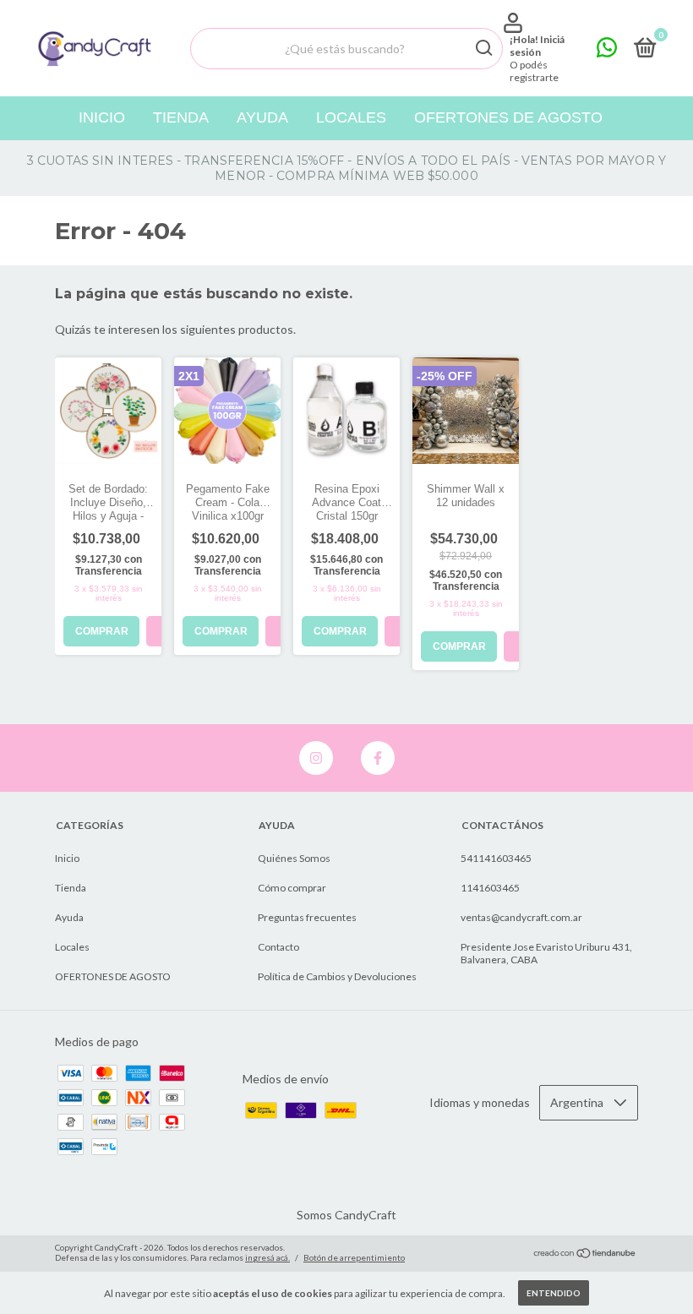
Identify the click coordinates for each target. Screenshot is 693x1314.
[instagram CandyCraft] (316, 758)
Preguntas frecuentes (307, 917)
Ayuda (262, 117)
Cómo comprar (292, 887)
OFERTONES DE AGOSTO (508, 117)
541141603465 (496, 858)
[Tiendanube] (585, 1254)
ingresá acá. (267, 1257)
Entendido (554, 1293)
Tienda (181, 117)
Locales (351, 117)
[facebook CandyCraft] (378, 758)
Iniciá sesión (537, 45)
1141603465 (490, 887)
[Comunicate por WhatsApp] (606, 51)
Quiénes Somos (294, 858)
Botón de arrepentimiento (354, 1257)
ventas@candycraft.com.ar (521, 917)
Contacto (278, 947)
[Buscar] (483, 48)
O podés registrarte (534, 71)
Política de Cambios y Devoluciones (337, 976)
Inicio (102, 117)
